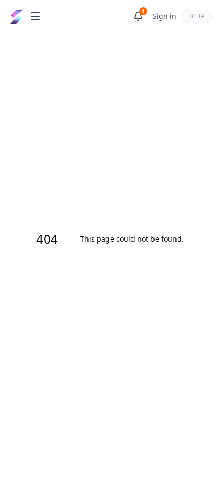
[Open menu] (35, 16)
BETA (197, 16)
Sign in (164, 16)
